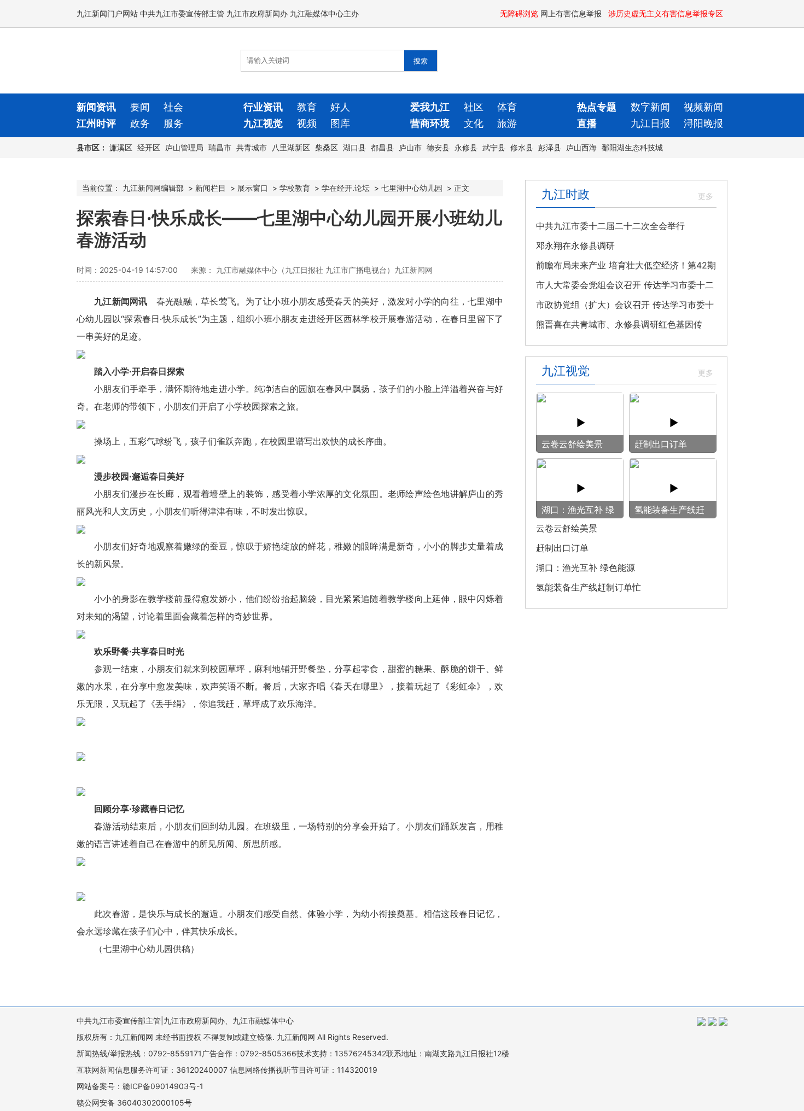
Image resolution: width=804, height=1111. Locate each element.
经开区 (148, 147)
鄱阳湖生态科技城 (632, 147)
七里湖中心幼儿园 (411, 187)
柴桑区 (326, 147)
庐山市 (410, 147)
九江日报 (650, 123)
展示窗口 (252, 187)
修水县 (521, 147)
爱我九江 (430, 107)
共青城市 (251, 147)
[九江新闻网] (139, 60)
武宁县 (493, 147)
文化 (473, 123)
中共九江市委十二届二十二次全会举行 (610, 225)
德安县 (438, 147)
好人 (340, 107)
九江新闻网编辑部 (153, 187)
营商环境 (430, 123)
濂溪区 (120, 147)
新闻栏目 (210, 187)
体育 (507, 107)
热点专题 (596, 107)
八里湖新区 (291, 147)
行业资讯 (263, 107)
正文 (461, 187)
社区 (473, 107)
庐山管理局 (184, 147)
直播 (587, 123)
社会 (173, 107)
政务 (140, 123)
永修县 (466, 147)
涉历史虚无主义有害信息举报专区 (666, 13)
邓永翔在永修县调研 (575, 245)
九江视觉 (263, 123)
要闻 (140, 107)
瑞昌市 (219, 147)
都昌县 (382, 147)
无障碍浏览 (519, 13)
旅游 (507, 123)
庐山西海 (581, 147)
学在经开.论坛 (346, 187)
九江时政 (565, 194)
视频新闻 (703, 107)
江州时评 (96, 123)
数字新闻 (650, 107)
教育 (307, 107)
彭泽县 (549, 147)
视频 (307, 123)
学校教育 (294, 187)
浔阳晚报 (703, 123)
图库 (340, 123)
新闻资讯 (96, 107)
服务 (173, 123)
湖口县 (354, 147)
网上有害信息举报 (572, 13)
